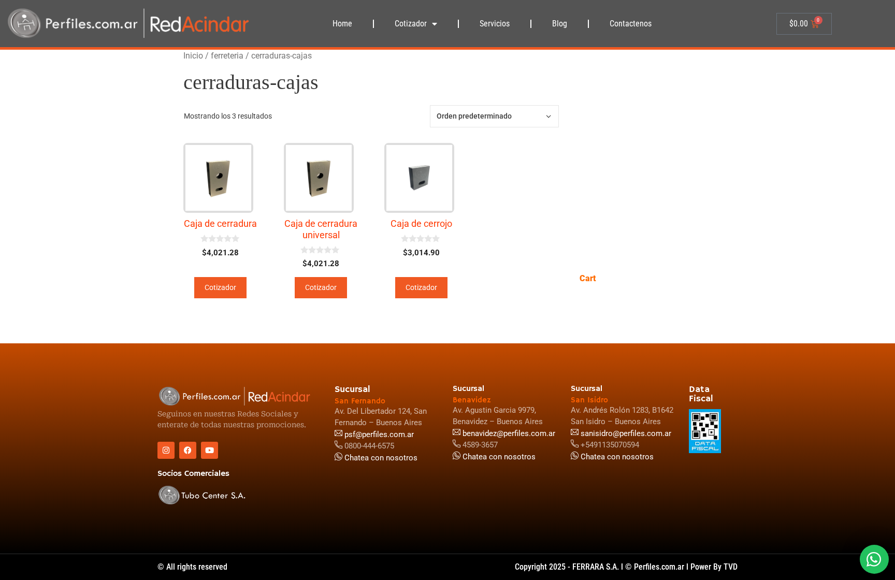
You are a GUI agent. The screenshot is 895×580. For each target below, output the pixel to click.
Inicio (193, 56)
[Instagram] (166, 450)
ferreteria (227, 56)
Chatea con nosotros (616, 456)
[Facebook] (187, 450)
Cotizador (411, 23)
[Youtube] (209, 450)
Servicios (495, 23)
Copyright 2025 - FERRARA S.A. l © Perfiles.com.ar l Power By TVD (626, 567)
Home (342, 23)
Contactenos (631, 23)
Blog (559, 23)
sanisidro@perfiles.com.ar (626, 433)
